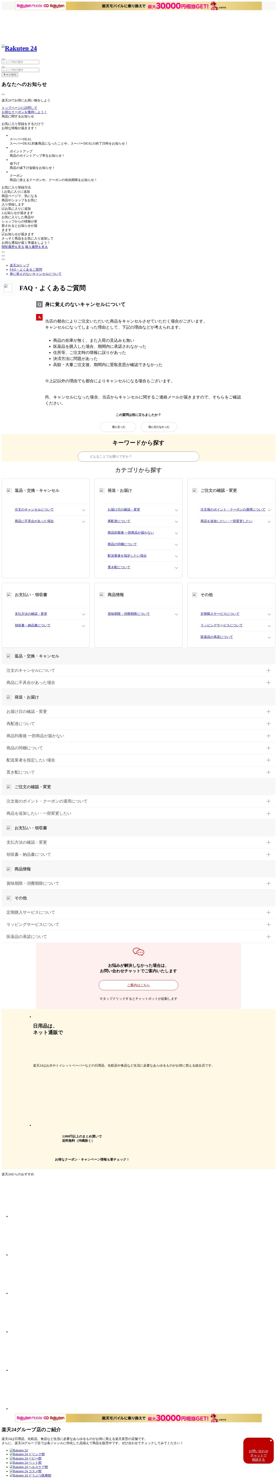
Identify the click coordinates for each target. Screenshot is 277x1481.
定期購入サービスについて (220, 613)
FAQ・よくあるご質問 (26, 269)
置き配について (119, 567)
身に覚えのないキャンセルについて (36, 274)
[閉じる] (3, 94)
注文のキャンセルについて (34, 509)
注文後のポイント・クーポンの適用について (233, 509)
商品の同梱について (122, 544)
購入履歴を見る (36, 247)
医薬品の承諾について (217, 637)
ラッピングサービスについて (222, 625)
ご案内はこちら (138, 985)
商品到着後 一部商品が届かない (131, 532)
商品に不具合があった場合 (34, 521)
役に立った (118, 426)
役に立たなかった (159, 426)
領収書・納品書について (32, 625)
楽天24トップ (19, 265)
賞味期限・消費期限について (129, 613)
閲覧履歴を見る (13, 247)
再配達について (119, 521)
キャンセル (9, 74)
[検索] (3, 67)
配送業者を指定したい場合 (127, 555)
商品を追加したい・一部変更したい (226, 521)
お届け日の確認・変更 (124, 509)
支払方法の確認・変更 (31, 613)
